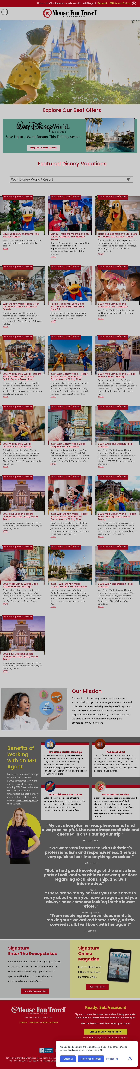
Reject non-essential (91, 1058)
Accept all (68, 1058)
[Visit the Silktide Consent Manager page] (130, 1058)
